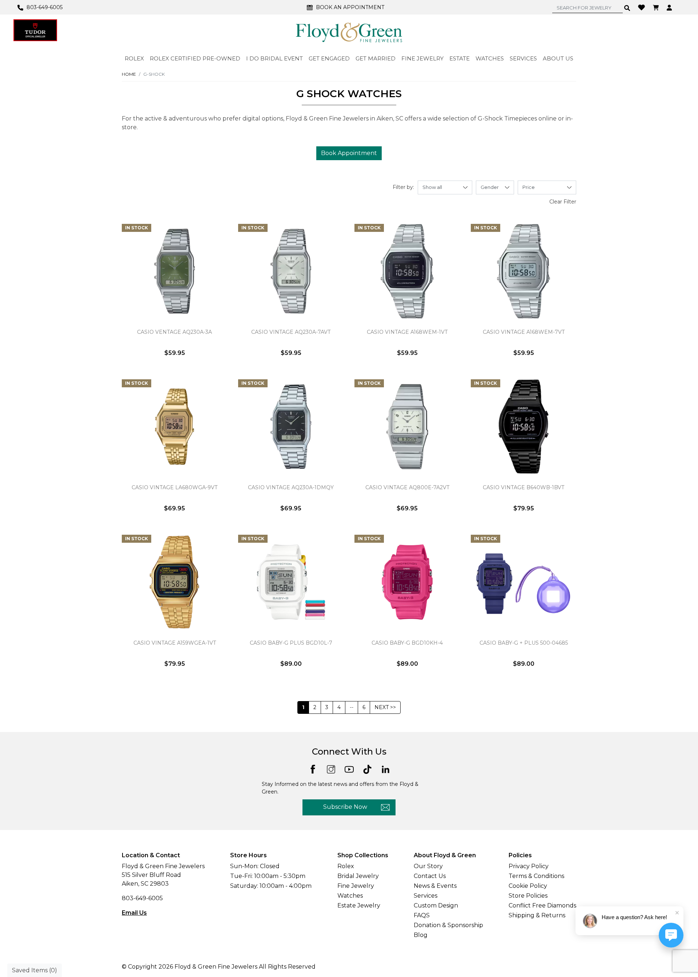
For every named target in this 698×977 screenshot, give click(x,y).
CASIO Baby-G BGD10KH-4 (407, 643)
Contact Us (430, 876)
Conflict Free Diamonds (542, 905)
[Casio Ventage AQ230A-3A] (174, 271)
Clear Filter (562, 201)
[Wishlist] (642, 7)
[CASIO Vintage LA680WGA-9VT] (174, 426)
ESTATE (459, 58)
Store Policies (528, 895)
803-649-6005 (142, 898)
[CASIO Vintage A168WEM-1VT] (407, 271)
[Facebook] (312, 769)
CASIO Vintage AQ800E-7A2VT (407, 487)
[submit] (627, 7)
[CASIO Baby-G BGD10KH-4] (407, 582)
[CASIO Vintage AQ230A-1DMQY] (291, 426)
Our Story (428, 866)
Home (129, 74)
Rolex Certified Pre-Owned (195, 58)
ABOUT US (558, 58)
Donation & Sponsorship (448, 925)
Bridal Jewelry (358, 876)
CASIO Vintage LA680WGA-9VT (174, 487)
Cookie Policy (528, 885)
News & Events (435, 885)
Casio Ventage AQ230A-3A (174, 332)
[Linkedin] (385, 769)
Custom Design (436, 905)
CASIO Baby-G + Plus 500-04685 (524, 643)
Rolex (345, 866)
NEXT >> (385, 707)
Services (425, 895)
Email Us (134, 912)
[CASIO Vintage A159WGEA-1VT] (174, 582)
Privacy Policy (529, 866)
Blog (421, 934)
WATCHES (490, 58)
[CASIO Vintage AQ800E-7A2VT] (407, 426)
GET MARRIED (376, 58)
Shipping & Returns (537, 915)
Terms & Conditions (536, 876)
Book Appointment (349, 153)
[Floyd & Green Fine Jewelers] (349, 32)
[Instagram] (331, 769)
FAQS (422, 915)
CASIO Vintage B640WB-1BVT (523, 487)
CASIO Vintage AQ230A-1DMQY (291, 487)
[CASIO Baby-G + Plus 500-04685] (523, 582)
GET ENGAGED (329, 58)
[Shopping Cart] (657, 7)
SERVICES (523, 58)
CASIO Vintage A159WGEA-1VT (174, 643)
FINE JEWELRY (422, 58)
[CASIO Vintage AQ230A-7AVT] (291, 271)
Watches (350, 895)
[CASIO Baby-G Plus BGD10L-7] (291, 582)
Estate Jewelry (358, 905)
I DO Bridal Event (274, 58)
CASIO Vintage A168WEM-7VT (524, 332)
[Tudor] (35, 30)
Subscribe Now (345, 806)
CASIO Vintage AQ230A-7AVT (290, 332)
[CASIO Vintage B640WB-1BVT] (523, 426)
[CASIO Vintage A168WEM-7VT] (523, 271)
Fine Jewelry (355, 885)
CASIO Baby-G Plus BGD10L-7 (291, 643)
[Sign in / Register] (670, 7)
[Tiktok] (367, 769)
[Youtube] (349, 769)
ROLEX (134, 58)
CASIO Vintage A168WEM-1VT (407, 332)
